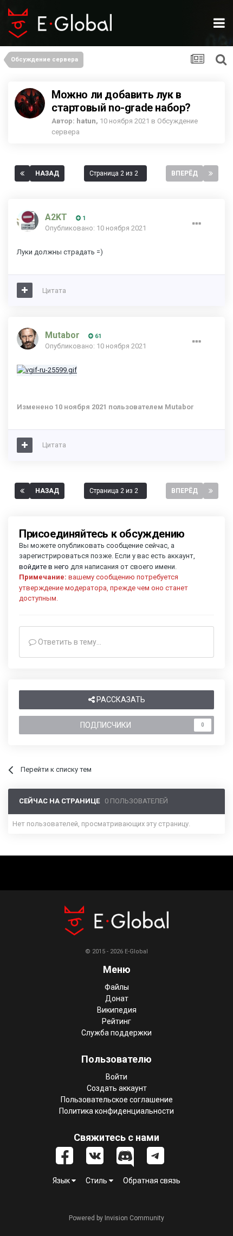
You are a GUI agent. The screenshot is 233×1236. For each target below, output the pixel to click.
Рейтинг (116, 1021)
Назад (47, 173)
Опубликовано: (95, 228)
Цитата (54, 290)
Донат (116, 998)
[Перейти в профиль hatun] (30, 103)
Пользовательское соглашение (117, 1099)
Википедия (117, 1010)
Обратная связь (151, 1180)
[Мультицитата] (25, 290)
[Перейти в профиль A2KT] (27, 221)
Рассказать (120, 699)
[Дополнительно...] (197, 223)
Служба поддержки (116, 1032)
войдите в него (44, 567)
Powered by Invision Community (116, 1218)
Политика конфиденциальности (116, 1111)
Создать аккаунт (117, 1088)
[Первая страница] (22, 173)
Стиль (97, 1180)
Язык (62, 1180)
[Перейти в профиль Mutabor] (27, 338)
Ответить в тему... (68, 642)
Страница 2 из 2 (115, 173)
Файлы (117, 987)
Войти (116, 1076)
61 (97, 336)
